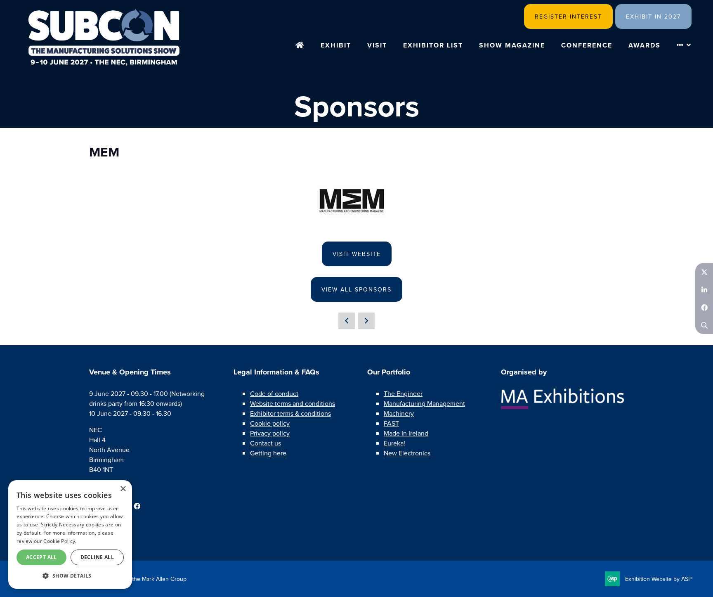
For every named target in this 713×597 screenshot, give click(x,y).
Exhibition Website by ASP (658, 579)
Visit (377, 45)
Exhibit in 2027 (653, 16)
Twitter (704, 272)
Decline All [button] (97, 557)
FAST (391, 423)
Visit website (357, 254)
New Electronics (407, 452)
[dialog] (70, 534)
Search (704, 325)
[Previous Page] (346, 321)
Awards (644, 45)
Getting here (268, 452)
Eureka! (394, 443)
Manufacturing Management (424, 403)
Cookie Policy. (59, 541)
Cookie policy (270, 423)
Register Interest (568, 16)
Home (300, 45)
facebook (137, 506)
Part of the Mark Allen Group (150, 579)
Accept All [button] (41, 557)
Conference (586, 45)
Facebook (704, 307)
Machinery (399, 413)
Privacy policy (270, 433)
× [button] (123, 489)
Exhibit (336, 45)
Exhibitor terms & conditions (290, 413)
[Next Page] (366, 321)
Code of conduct (274, 393)
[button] (70, 575)
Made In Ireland (406, 433)
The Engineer (403, 393)
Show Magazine (512, 45)
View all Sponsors (356, 289)
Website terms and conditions (292, 403)
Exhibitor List (433, 45)
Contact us (265, 443)
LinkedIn (704, 289)
